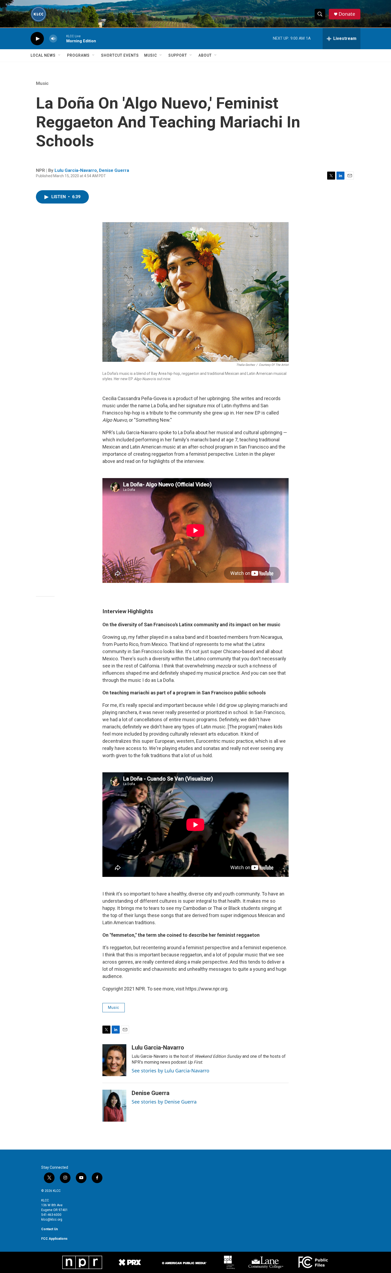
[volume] (53, 39)
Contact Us (49, 1229)
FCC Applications (54, 1239)
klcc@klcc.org (51, 1219)
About (205, 55)
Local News (43, 55)
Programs (78, 55)
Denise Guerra (114, 170)
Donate (347, 14)
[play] (37, 39)
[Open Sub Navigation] (59, 55)
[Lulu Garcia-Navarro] (114, 1060)
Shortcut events (120, 55)
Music (150, 55)
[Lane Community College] (266, 1262)
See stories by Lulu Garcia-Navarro (170, 1070)
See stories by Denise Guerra (164, 1101)
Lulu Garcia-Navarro (76, 170)
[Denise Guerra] (114, 1106)
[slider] (62, 38)
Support (177, 55)
